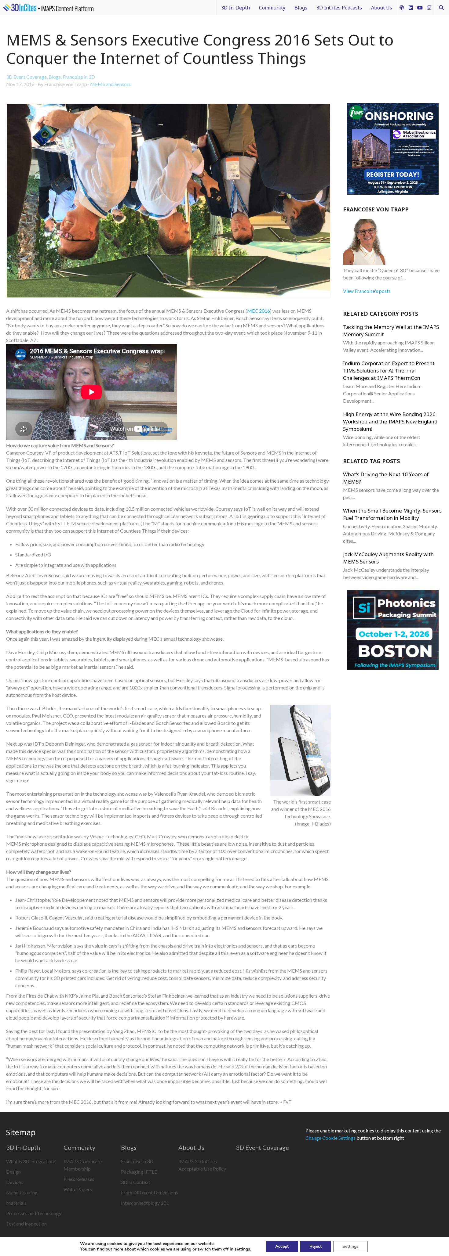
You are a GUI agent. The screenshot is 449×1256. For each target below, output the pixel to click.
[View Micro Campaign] (393, 149)
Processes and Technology (33, 1213)
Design (13, 1172)
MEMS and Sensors (110, 84)
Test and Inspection (26, 1223)
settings (242, 1249)
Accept (282, 1246)
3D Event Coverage (26, 77)
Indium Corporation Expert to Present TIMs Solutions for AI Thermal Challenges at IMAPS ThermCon (389, 370)
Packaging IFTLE (139, 1172)
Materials (16, 1203)
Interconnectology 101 (145, 1203)
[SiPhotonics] (393, 630)
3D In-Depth (235, 7)
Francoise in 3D (79, 77)
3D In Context (135, 1182)
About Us (381, 7)
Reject (315, 1246)
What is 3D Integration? (31, 1161)
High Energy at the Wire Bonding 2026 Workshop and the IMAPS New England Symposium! (390, 421)
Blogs (300, 7)
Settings (350, 1246)
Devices (14, 1182)
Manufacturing (22, 1192)
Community (272, 7)
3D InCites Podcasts (339, 7)
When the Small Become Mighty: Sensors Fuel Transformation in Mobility (392, 514)
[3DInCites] (48, 7)
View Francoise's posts (367, 291)
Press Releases (79, 1179)
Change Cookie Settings (330, 1138)
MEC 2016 (258, 311)
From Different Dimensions (149, 1192)
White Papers (78, 1189)
